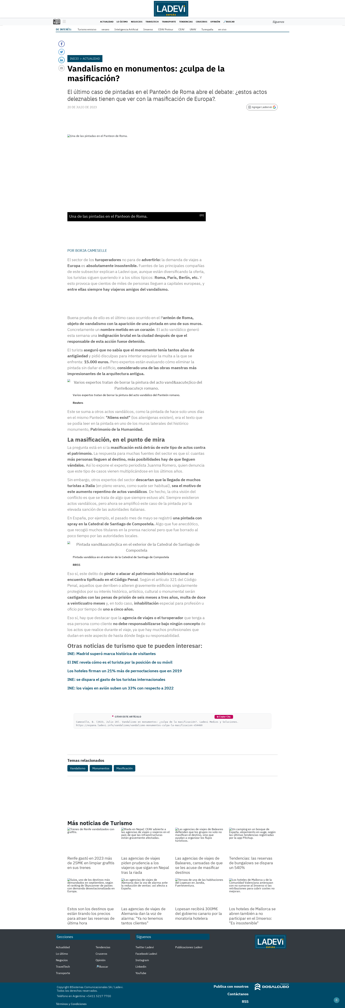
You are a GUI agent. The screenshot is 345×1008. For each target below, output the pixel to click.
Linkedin (140, 966)
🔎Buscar (228, 21)
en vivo (222, 29)
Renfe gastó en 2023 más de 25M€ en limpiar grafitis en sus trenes (90, 862)
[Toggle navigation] (63, 21)
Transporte (169, 21)
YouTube (140, 973)
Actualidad (106, 21)
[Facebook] (61, 44)
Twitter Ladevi (144, 947)
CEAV (181, 29)
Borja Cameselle (91, 250)
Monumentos (100, 768)
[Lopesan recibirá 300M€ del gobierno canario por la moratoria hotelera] (199, 892)
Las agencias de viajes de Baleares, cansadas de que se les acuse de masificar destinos (199, 865)
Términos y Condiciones (71, 1004)
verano (105, 29)
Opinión (215, 21)
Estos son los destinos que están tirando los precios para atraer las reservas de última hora (90, 915)
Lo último (122, 21)
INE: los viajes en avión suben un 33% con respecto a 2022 (120, 688)
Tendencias (186, 21)
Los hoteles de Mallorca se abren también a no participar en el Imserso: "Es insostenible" (252, 915)
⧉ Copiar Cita (224, 716)
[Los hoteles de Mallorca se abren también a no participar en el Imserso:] (253, 892)
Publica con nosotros (231, 986)
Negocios (136, 21)
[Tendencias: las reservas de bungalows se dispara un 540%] (253, 841)
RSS (245, 1001)
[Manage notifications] (336, 1000)
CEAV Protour (165, 29)
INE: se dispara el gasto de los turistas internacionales (116, 679)
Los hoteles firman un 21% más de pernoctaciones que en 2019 (124, 670)
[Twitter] (61, 52)
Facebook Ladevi (146, 953)
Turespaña (207, 29)
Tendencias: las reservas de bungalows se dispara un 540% (251, 862)
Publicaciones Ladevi (188, 947)
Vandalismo (77, 768)
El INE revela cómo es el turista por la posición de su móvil (119, 662)
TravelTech (152, 21)
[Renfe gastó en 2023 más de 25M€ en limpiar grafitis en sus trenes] (91, 841)
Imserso (148, 29)
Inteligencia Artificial (126, 29)
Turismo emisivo (87, 29)
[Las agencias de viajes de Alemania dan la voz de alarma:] (145, 892)
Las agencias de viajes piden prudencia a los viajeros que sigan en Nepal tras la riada (145, 865)
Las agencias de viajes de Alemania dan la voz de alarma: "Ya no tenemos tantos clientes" (143, 915)
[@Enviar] (61, 68)
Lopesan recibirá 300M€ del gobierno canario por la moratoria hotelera (198, 913)
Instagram (142, 960)
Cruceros (201, 21)
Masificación (124, 768)
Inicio (74, 58)
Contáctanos (238, 993)
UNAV (193, 29)
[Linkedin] (61, 60)
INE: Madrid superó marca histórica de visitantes (111, 653)
